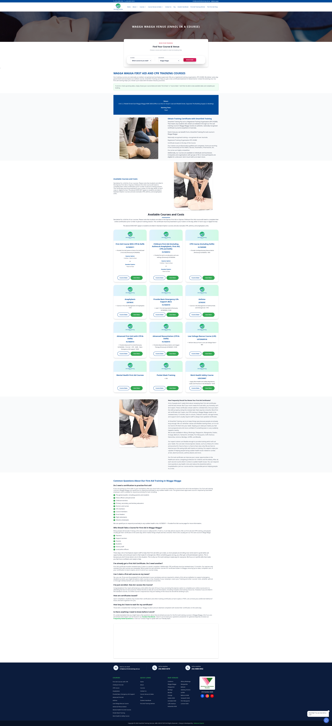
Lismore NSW (184, 703)
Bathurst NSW (185, 695)
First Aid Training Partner (197, 7)
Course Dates (123, 278)
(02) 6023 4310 (164, 669)
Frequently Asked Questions (123, 618)
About (134, 7)
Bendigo (170, 690)
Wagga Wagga (172, 684)
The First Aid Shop (212, 7)
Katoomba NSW (172, 706)
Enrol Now (136, 278)
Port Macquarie (185, 701)
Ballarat (183, 687)
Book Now (189, 60)
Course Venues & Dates (155, 7)
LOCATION (161, 57)
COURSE (132, 57)
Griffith (183, 692)
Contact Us (168, 7)
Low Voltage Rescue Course (121, 703)
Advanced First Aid (118, 697)
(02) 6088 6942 (197, 669)
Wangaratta (184, 684)
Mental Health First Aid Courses (122, 710)
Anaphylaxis (116, 691)
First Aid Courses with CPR (120, 682)
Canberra (170, 681)
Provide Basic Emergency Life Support (124, 694)
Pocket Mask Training (119, 713)
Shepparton (171, 687)
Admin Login (215, 1)
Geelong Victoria (185, 690)
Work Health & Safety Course (121, 716)
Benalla (170, 692)
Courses (142, 7)
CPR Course (116, 688)
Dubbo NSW (171, 698)
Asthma (115, 700)
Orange (170, 695)
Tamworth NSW (185, 698)
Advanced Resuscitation (120, 706)
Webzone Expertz (199, 723)
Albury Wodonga (185, 681)
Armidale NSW (172, 701)
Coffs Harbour (172, 703)
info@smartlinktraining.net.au (201, 1)
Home (129, 7)
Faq (174, 7)
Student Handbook (183, 7)
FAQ (141, 697)
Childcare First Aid (118, 685)
